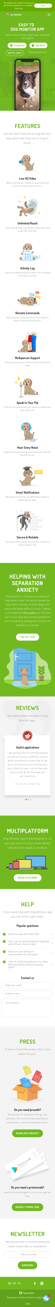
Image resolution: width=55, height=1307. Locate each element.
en (9, 1283)
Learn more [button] (18, 8)
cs (19, 1283)
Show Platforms (27, 877)
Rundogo (11, 1297)
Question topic (13, 993)
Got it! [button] (43, 5)
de (14, 1283)
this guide (29, 612)
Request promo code (27, 1207)
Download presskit (27, 1133)
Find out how (27, 637)
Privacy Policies (25, 1297)
